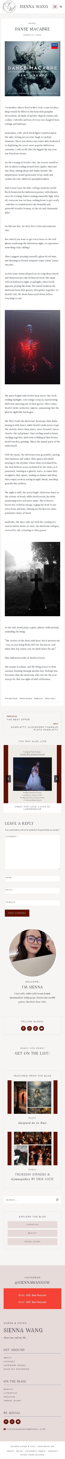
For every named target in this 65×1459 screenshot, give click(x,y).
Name (10, 877)
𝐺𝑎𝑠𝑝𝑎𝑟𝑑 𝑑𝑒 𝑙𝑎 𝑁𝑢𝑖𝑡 (32, 1123)
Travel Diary (12, 1401)
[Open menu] (55, 6)
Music (32, 23)
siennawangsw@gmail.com (26, 1429)
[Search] (57, 1199)
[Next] (56, 778)
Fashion (9, 1397)
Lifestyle (10, 1393)
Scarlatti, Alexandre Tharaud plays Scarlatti (34, 727)
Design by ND (46, 1446)
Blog (20, 1451)
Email (10, 890)
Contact (9, 1361)
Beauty (8, 1389)
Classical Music (11, 698)
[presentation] (32, 774)
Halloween (38, 698)
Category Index (15, 1365)
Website (11, 902)
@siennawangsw (32, 1282)
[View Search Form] (61, 6)
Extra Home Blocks (32, 1455)
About (8, 1358)
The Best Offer (18, 718)
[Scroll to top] (57, 1453)
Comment (12, 836)
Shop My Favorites (16, 1369)
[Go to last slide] (8, 778)
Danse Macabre (26, 698)
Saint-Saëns (50, 698)
